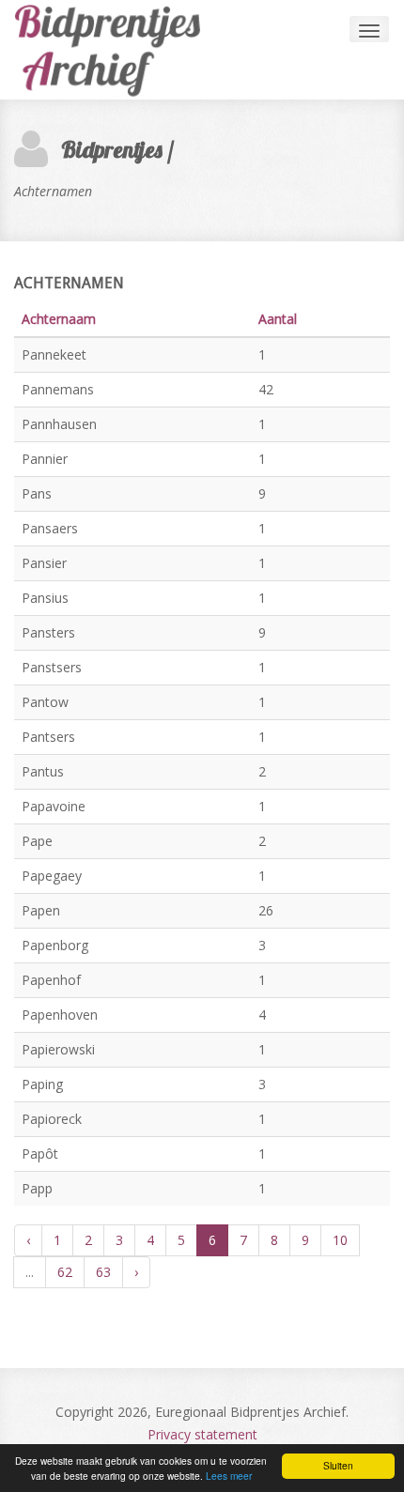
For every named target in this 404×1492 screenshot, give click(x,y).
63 (103, 1272)
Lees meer (229, 1476)
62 (64, 1272)
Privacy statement (202, 1434)
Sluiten (338, 1465)
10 (340, 1240)
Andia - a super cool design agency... (117, 50)
